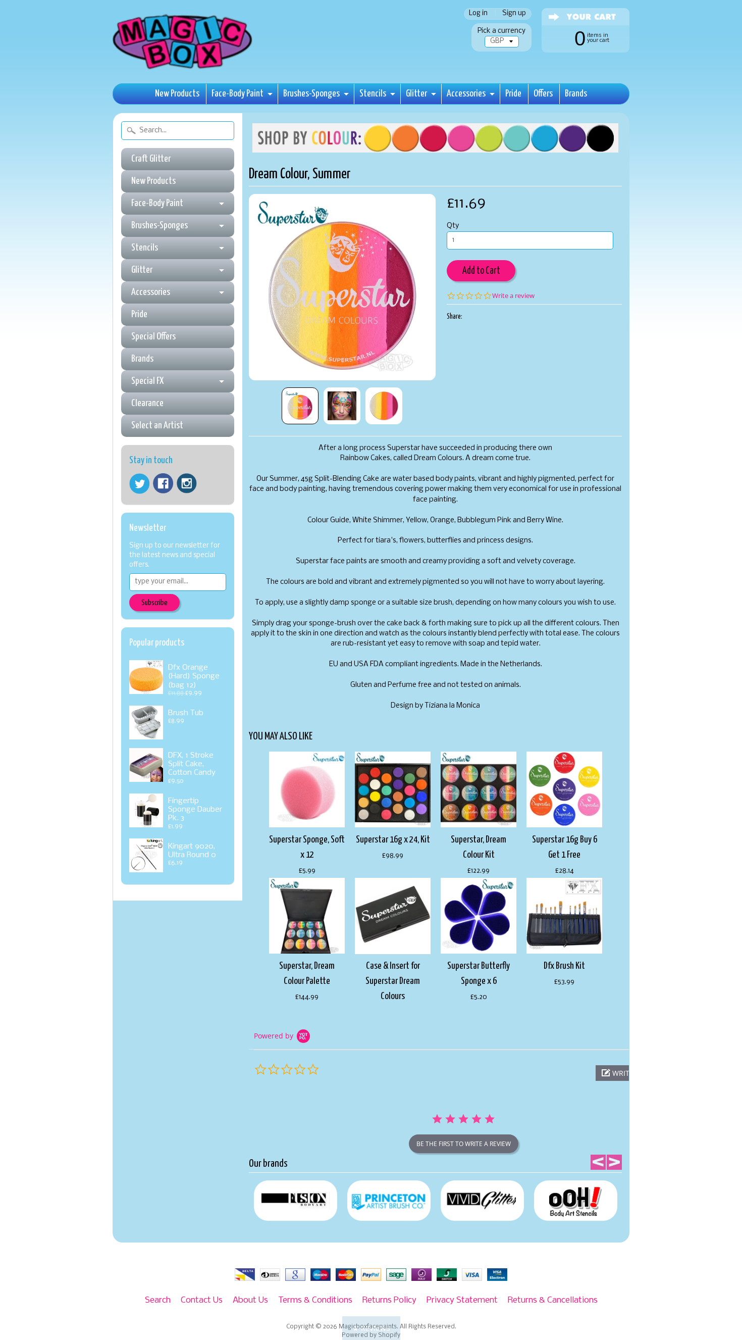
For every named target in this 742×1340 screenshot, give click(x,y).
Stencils (372, 93)
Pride (513, 93)
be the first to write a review (463, 1143)
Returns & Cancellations (553, 1300)
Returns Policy (389, 1300)
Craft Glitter (151, 159)
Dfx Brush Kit (564, 966)
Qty (453, 226)
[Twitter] (139, 483)
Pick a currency (501, 31)
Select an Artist (157, 425)
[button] (371, 1328)
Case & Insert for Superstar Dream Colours (392, 981)
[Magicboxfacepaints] (183, 69)
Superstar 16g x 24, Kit (393, 840)
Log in (478, 14)
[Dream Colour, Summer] (300, 405)
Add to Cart (481, 271)
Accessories (466, 93)
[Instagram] (187, 483)
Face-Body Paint (237, 93)
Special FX (147, 381)
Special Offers (153, 336)
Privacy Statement (462, 1300)
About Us (250, 1300)
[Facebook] (163, 483)
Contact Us (202, 1300)
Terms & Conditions (315, 1300)
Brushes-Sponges (311, 93)
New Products (177, 93)
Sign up (514, 14)
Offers (543, 93)
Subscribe (154, 603)
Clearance (147, 403)
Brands (576, 93)
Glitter (416, 93)
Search (158, 1300)
